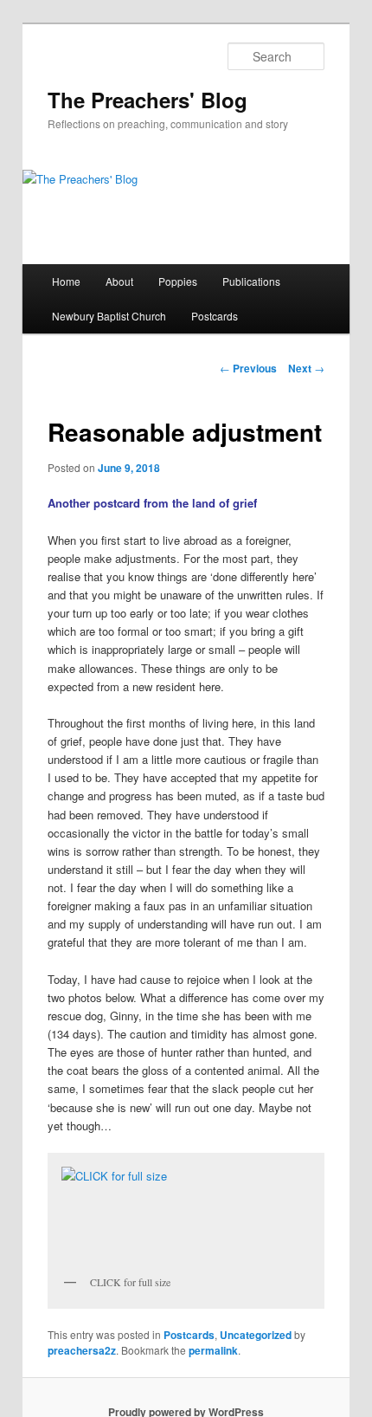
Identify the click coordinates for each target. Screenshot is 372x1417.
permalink (213, 1350)
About (119, 281)
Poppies (177, 281)
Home (66, 281)
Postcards (214, 315)
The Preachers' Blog (147, 99)
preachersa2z (82, 1350)
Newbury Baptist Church (109, 315)
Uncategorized (256, 1335)
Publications (251, 281)
